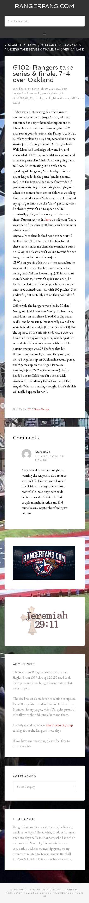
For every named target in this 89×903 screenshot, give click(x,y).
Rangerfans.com (45, 6)
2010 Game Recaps (38, 409)
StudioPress (41, 893)
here (48, 219)
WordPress (64, 893)
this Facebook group (59, 725)
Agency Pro (52, 890)
